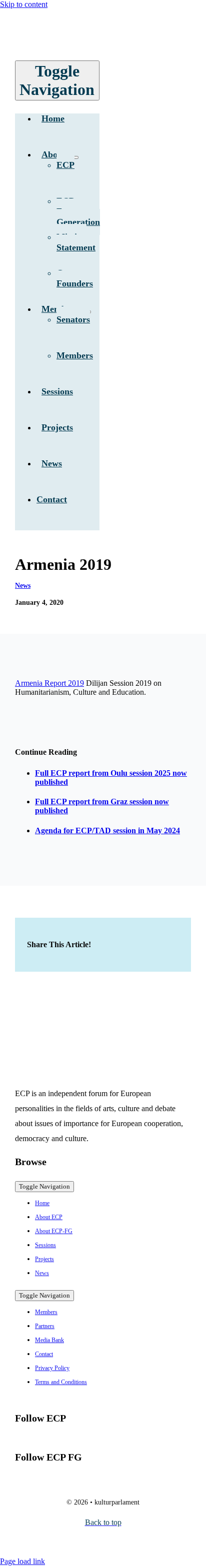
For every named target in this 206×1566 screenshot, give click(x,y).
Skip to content (24, 4)
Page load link (22, 1561)
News (22, 585)
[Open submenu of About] (74, 157)
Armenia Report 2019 (49, 683)
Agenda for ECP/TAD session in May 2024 (107, 830)
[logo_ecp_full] (89, 45)
